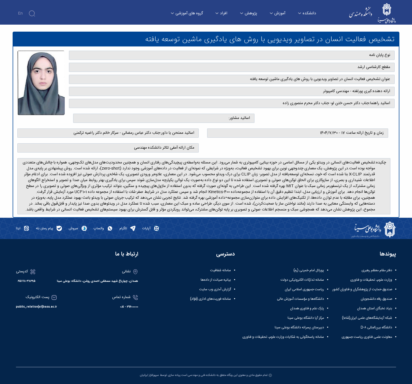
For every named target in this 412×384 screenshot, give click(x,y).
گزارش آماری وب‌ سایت (215, 289)
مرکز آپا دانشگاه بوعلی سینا (306, 318)
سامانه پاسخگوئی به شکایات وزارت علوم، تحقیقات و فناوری (283, 337)
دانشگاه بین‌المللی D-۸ (376, 327)
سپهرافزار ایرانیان (149, 375)
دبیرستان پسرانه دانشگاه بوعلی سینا (299, 327)
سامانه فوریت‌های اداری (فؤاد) (210, 299)
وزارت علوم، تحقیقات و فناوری (371, 280)
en (20, 13)
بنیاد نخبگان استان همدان (374, 308)
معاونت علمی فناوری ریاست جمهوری (367, 337)
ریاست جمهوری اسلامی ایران (304, 289)
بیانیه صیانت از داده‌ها (216, 280)
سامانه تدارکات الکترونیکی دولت (302, 280)
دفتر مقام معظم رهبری (377, 270)
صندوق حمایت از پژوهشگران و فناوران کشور (362, 289)
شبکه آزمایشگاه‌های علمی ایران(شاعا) (367, 318)
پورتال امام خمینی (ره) (308, 270)
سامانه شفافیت (220, 270)
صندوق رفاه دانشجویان (376, 299)
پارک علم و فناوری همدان (307, 308)
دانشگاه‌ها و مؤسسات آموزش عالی (300, 299)
